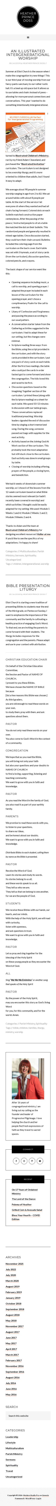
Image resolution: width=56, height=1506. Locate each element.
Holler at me (43, 534)
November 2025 (14, 1263)
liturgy (40, 1027)
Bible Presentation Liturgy (28, 587)
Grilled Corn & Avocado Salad (27, 1210)
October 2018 (13, 1303)
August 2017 (12, 1331)
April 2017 (11, 1349)
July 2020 (11, 1275)
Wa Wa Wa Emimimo (21, 979)
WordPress (30, 1498)
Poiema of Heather (22, 1204)
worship (45, 563)
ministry (10, 1031)
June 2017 (11, 1337)
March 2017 (12, 1354)
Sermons (19, 555)
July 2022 (11, 1269)
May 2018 (11, 1320)
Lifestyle (11, 1442)
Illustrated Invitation (32, 163)
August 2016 (12, 1377)
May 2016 (11, 1394)
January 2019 (13, 1297)
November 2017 (14, 1326)
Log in (38, 1498)
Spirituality (30, 555)
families (33, 1027)
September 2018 (15, 1309)
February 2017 (14, 1360)
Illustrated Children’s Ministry (32, 155)
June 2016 (11, 1388)
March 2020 (12, 1280)
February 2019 (14, 1292)
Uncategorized (13, 559)
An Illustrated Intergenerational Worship (28, 54)
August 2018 (12, 1314)
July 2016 (11, 1383)
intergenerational (31, 563)
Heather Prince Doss (28, 17)
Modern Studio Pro (31, 1495)
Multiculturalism (28, 551)
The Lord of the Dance (24, 1199)
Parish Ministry (27, 1023)
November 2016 (14, 1366)
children (17, 563)
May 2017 (11, 1343)
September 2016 (15, 1371)
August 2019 (12, 1286)
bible (16, 1027)
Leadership (12, 1436)
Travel (9, 1470)
